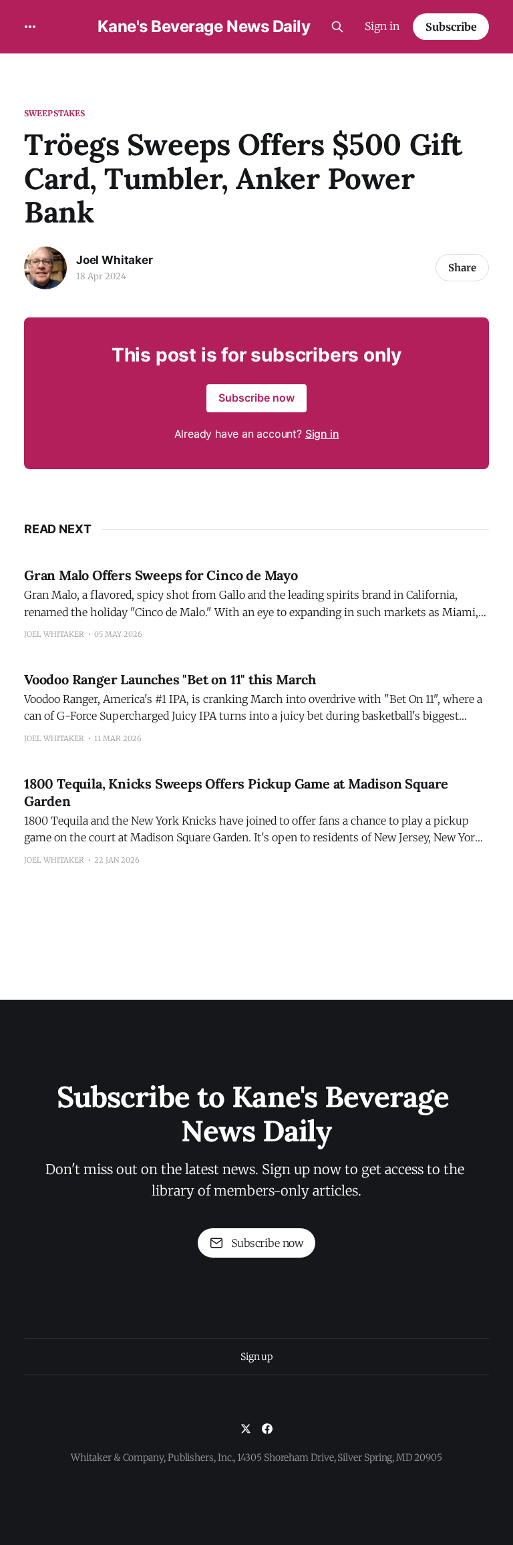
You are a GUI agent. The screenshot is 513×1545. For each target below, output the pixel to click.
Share (462, 267)
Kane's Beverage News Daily (204, 27)
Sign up (256, 1357)
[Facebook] (267, 1428)
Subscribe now (256, 397)
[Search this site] (337, 27)
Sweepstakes (54, 113)
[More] (30, 27)
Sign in (382, 26)
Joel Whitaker (114, 260)
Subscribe (451, 26)
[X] (245, 1428)
